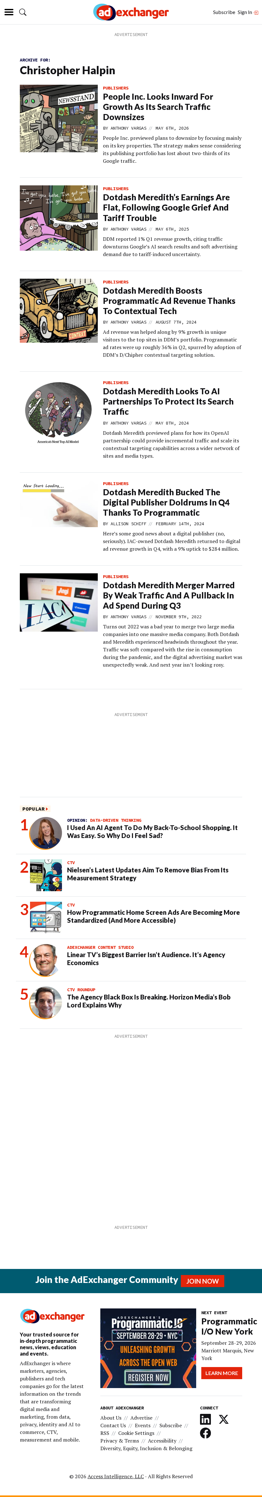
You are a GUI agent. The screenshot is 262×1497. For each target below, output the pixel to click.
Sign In (245, 12)
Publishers (115, 88)
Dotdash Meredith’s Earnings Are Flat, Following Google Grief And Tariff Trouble (166, 207)
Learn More (221, 1373)
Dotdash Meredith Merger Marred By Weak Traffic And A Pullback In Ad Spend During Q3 (169, 595)
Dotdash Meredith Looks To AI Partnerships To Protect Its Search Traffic (168, 401)
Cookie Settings (136, 1432)
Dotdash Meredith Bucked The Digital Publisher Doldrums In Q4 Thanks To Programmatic (166, 502)
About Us (110, 1417)
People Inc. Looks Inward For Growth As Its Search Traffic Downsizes (158, 107)
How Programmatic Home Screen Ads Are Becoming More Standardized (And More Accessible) (153, 916)
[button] (23, 12)
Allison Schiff (128, 523)
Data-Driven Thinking (115, 820)
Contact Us (113, 1425)
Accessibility (162, 1440)
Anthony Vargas (128, 128)
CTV (71, 862)
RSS (104, 1432)
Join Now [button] (202, 1281)
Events (142, 1425)
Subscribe (224, 12)
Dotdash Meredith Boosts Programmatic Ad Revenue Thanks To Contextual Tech (169, 301)
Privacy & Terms (119, 1440)
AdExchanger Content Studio (100, 947)
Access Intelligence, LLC (116, 1476)
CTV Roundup (81, 989)
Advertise (141, 1417)
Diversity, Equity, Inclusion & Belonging (146, 1448)
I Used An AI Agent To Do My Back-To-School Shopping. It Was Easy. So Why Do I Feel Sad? (152, 831)
